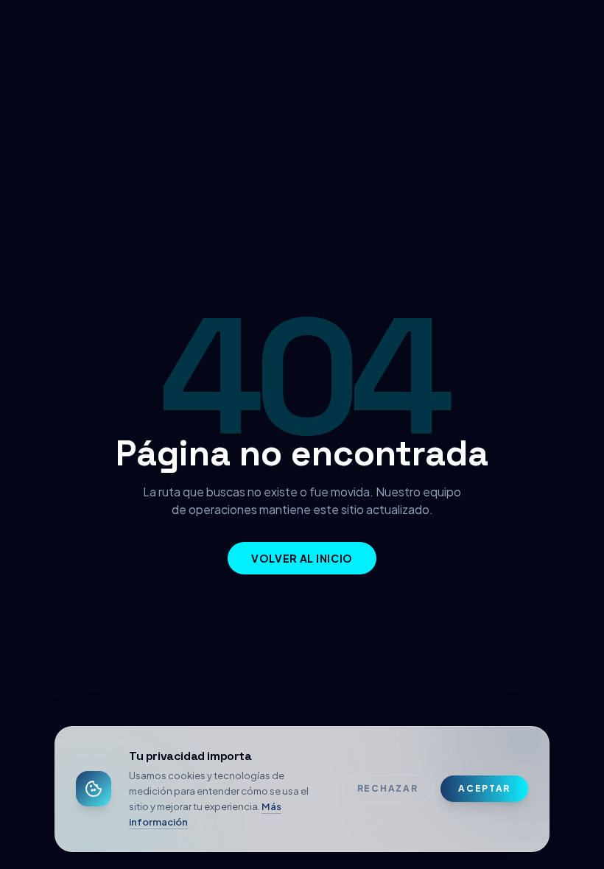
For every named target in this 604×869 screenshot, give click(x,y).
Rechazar (387, 788)
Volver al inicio (302, 558)
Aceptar (484, 788)
